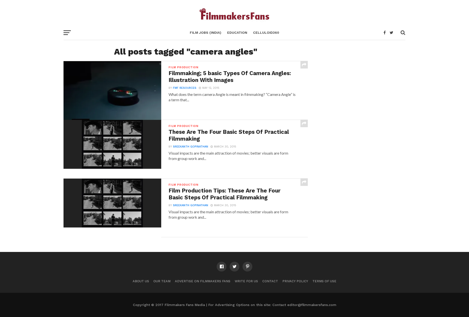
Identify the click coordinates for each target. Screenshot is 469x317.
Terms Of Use (324, 281)
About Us (141, 281)
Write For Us (246, 281)
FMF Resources (184, 88)
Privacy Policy (295, 281)
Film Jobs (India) (205, 32)
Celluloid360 (266, 32)
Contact (270, 281)
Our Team (162, 281)
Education (237, 32)
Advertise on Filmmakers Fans (202, 281)
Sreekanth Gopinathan (190, 146)
